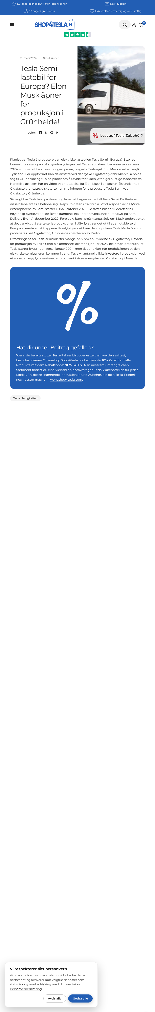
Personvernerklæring (26, 989)
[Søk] (125, 24)
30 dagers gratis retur (42, 11)
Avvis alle (55, 998)
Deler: (31, 132)
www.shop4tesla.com (66, 379)
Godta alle (80, 998)
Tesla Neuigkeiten (25, 398)
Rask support (118, 3)
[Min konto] (134, 24)
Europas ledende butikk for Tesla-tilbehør (42, 3)
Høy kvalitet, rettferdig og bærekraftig (118, 11)
